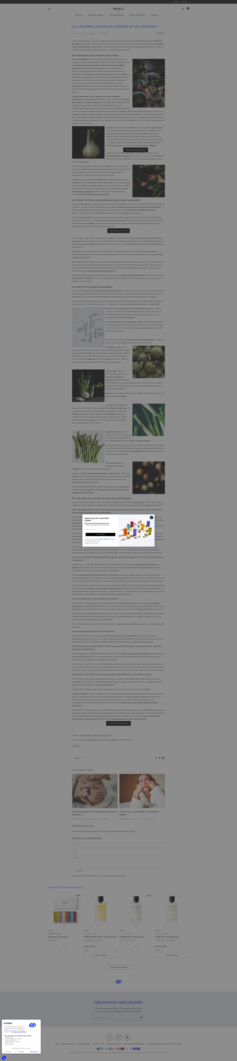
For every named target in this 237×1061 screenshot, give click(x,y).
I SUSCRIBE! (100, 534)
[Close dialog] (151, 517)
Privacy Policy (103, 539)
